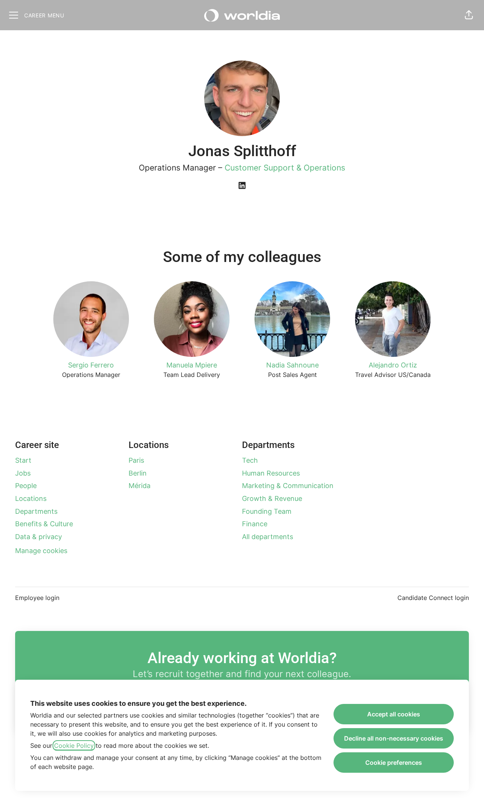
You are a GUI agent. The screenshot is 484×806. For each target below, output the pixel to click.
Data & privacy (38, 537)
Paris (136, 460)
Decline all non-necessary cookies (393, 738)
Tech (250, 460)
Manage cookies (41, 551)
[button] (468, 15)
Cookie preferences (393, 762)
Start (23, 460)
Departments (36, 511)
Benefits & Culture (44, 524)
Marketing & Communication (288, 486)
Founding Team (267, 511)
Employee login (37, 597)
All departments (267, 537)
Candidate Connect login (433, 597)
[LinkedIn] (242, 186)
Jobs (23, 473)
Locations (31, 498)
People (26, 486)
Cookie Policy (74, 745)
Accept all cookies (393, 714)
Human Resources (271, 473)
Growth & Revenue (272, 498)
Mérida (139, 486)
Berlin (138, 473)
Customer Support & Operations (285, 167)
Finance (254, 524)
